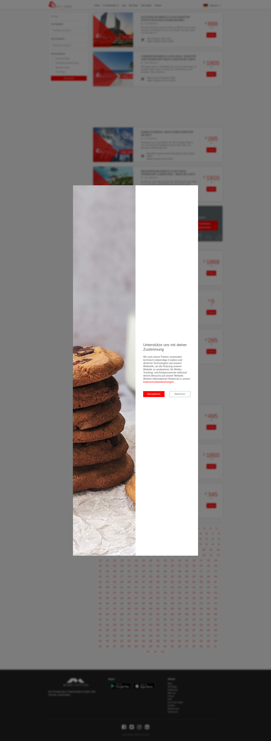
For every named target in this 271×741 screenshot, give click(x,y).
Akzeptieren (153, 394)
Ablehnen (179, 394)
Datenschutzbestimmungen (158, 382)
